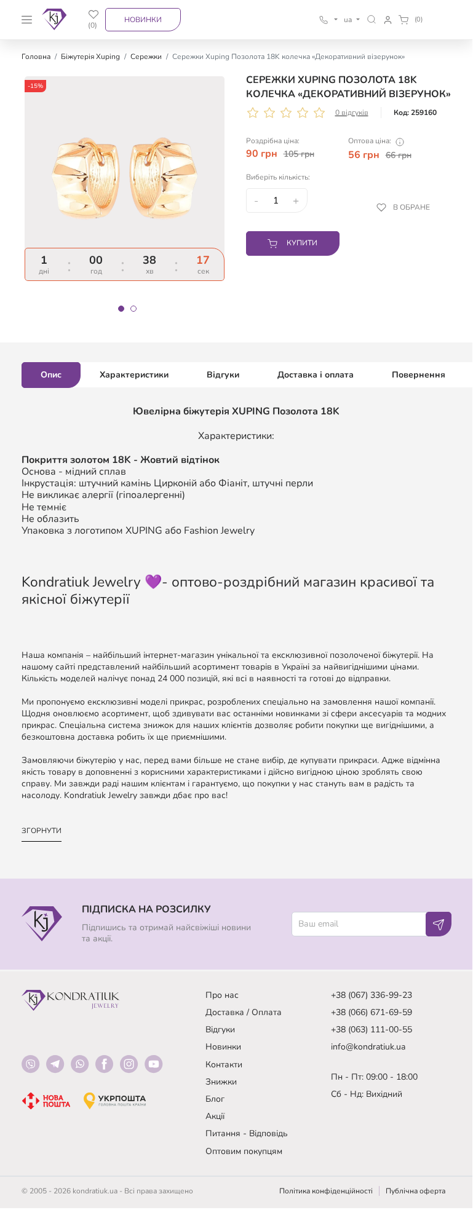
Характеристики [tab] (134, 375)
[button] (372, 19)
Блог (215, 1099)
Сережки (146, 56)
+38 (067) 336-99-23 (371, 995)
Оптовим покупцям (243, 1151)
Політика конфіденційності (326, 1191)
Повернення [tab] (418, 375)
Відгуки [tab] (223, 375)
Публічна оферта (415, 1191)
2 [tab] (133, 309)
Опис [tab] (51, 375)
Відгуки (220, 1029)
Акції (215, 1116)
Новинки (143, 20)
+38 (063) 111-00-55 (371, 1029)
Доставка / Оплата (243, 1012)
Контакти (223, 1064)
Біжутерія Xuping (90, 56)
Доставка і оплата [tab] (315, 375)
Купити (302, 243)
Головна (36, 56)
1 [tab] (121, 309)
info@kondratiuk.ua (368, 1047)
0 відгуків (351, 112)
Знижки (221, 1082)
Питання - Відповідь (246, 1133)
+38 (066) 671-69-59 (371, 1012)
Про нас (222, 995)
